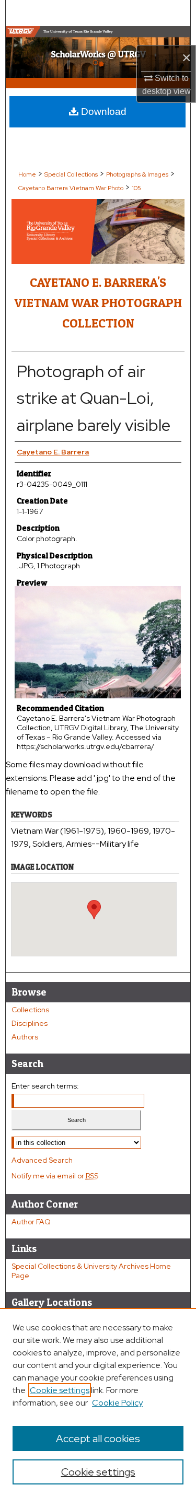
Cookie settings (59, 1390)
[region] (98, 1402)
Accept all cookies (98, 1438)
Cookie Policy (117, 1402)
